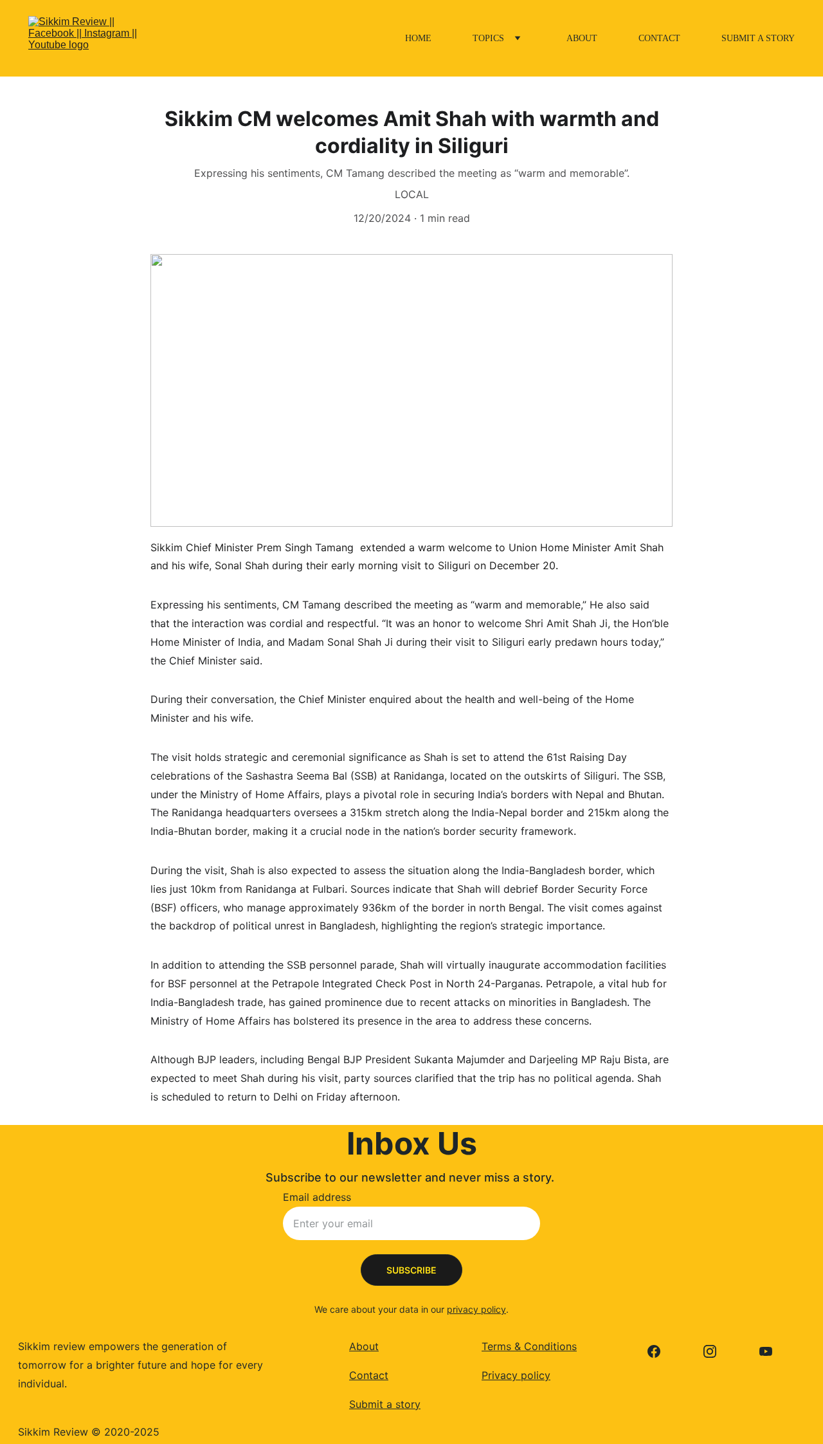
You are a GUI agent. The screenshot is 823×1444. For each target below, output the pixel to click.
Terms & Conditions (529, 1346)
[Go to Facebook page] (660, 1351)
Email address (317, 1197)
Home (418, 38)
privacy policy (476, 1309)
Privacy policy (516, 1375)
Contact (659, 38)
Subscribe (411, 1270)
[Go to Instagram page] (716, 1351)
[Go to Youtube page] (765, 1351)
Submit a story (758, 38)
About (581, 38)
